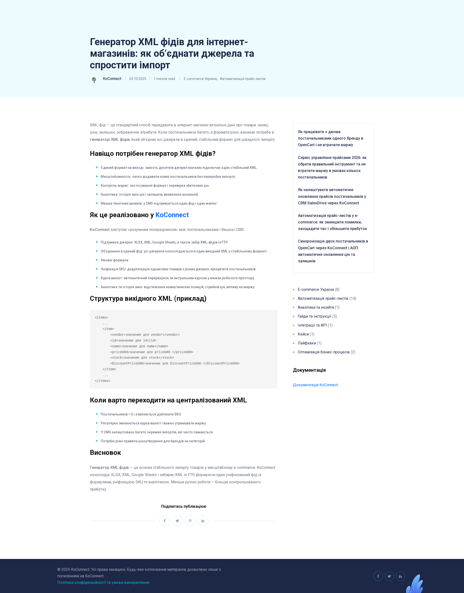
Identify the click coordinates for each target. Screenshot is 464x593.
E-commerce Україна (200, 79)
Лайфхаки (307, 343)
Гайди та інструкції (314, 316)
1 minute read (164, 79)
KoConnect (172, 215)
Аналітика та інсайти (316, 307)
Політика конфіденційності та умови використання (103, 582)
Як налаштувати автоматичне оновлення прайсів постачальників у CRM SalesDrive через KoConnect (332, 196)
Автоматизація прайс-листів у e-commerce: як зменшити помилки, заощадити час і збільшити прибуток (332, 222)
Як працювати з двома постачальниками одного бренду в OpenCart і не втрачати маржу (330, 138)
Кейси (303, 334)
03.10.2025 (137, 79)
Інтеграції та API (312, 325)
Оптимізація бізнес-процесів (324, 352)
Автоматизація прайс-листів (243, 79)
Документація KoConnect (315, 385)
